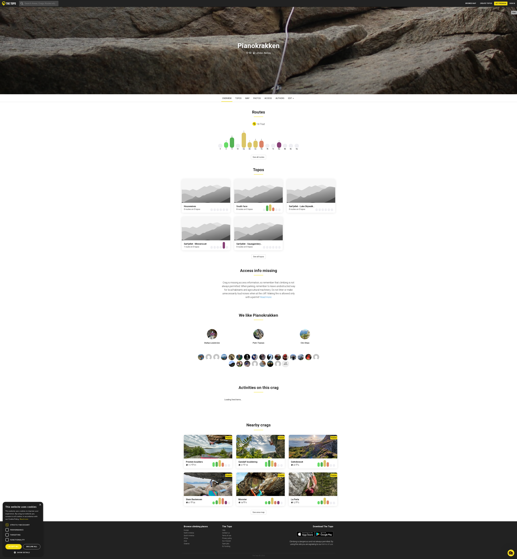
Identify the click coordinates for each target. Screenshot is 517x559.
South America (189, 536)
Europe (186, 530)
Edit (290, 98)
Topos (238, 98)
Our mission (226, 541)
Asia (185, 541)
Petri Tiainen (258, 343)
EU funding (226, 546)
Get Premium (500, 3)
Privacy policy (227, 538)
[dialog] (23, 529)
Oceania (186, 544)
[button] (22, 552)
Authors (280, 98)
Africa (186, 538)
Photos (257, 98)
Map (247, 98)
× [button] (40, 505)
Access (268, 98)
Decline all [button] (31, 546)
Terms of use (226, 536)
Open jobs (225, 544)
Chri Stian (305, 343)
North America (189, 533)
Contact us (226, 533)
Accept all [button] (13, 546)
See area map (259, 512)
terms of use (327, 544)
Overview (226, 98)
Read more (266, 297)
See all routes (258, 157)
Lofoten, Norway (263, 53)
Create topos (486, 3)
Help (223, 530)
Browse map (470, 3)
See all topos (258, 257)
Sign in (512, 3)
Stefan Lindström (212, 343)
